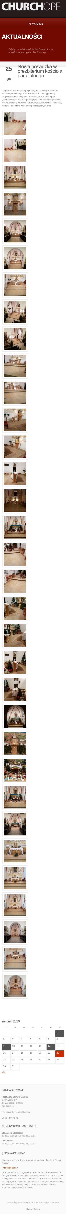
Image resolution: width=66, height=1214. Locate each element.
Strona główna (33, 1209)
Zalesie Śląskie (41, 1203)
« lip (4, 1072)
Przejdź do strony (10, 1168)
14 (49, 1046)
